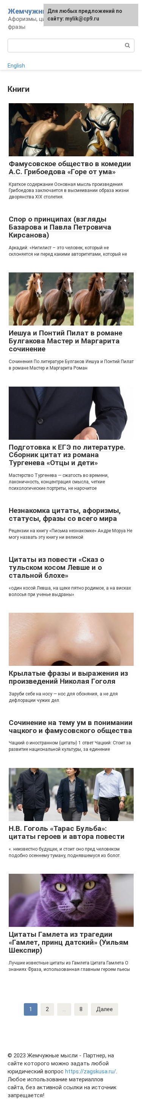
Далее (104, 1009)
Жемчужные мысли (42, 11)
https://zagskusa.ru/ (90, 1071)
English (16, 65)
